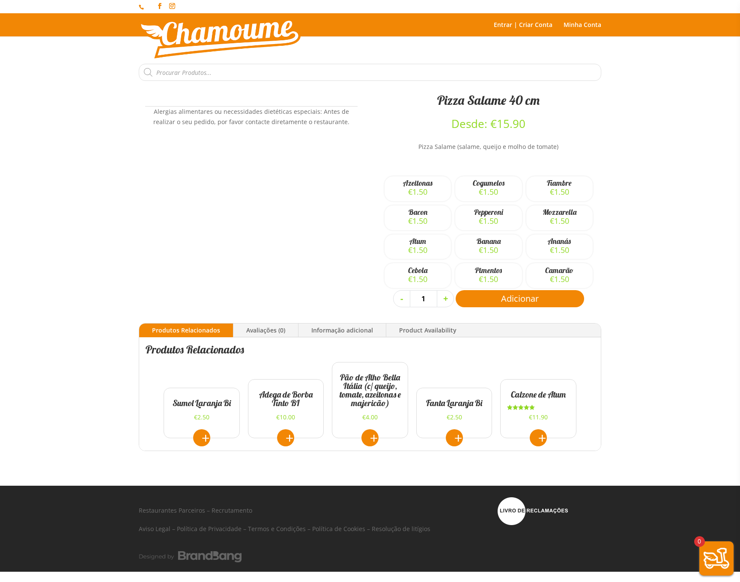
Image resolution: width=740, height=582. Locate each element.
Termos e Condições (277, 529)
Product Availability (428, 330)
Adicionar (520, 298)
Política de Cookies (338, 529)
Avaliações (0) (265, 330)
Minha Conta (582, 25)
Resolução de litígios (401, 529)
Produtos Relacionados (186, 330)
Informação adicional (342, 330)
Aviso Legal (154, 529)
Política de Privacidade (209, 529)
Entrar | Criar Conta (523, 25)
